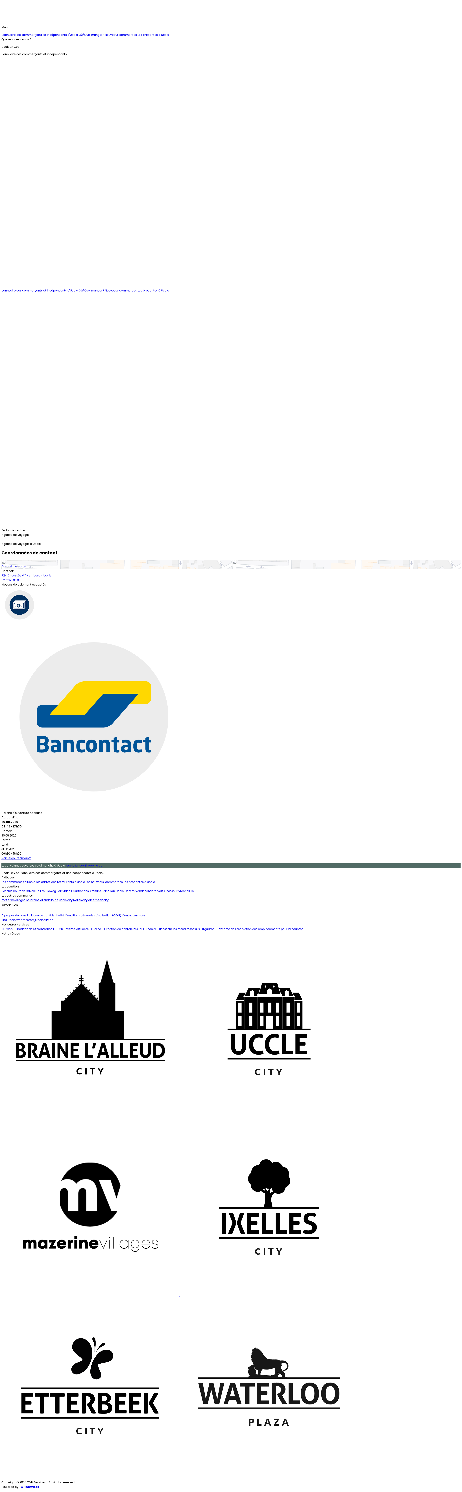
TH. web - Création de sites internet (26, 929)
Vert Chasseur (167, 891)
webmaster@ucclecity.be (34, 920)
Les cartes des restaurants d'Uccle (60, 882)
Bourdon (19, 891)
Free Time (10, 525)
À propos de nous (13, 915)
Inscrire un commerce (18, 910)
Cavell (30, 891)
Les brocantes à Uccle (153, 35)
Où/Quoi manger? (91, 35)
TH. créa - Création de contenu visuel (115, 929)
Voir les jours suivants (16, 858)
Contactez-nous (133, 915)
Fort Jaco (63, 891)
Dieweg (50, 891)
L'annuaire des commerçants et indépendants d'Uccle (39, 35)
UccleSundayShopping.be (84, 865)
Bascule (6, 891)
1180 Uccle (8, 920)
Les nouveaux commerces (104, 882)
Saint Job (108, 891)
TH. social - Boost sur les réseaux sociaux (171, 929)
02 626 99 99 (10, 580)
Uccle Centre (125, 891)
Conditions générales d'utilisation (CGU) (93, 915)
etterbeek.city (98, 900)
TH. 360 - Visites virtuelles (71, 929)
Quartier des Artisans (86, 891)
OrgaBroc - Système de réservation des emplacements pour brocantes (252, 929)
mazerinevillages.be (15, 900)
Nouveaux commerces (121, 35)
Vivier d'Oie (186, 891)
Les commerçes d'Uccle (18, 882)
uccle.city (66, 900)
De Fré (40, 891)
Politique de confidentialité (45, 915)
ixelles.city (80, 900)
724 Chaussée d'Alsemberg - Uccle (26, 575)
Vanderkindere (145, 891)
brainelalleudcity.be (44, 900)
